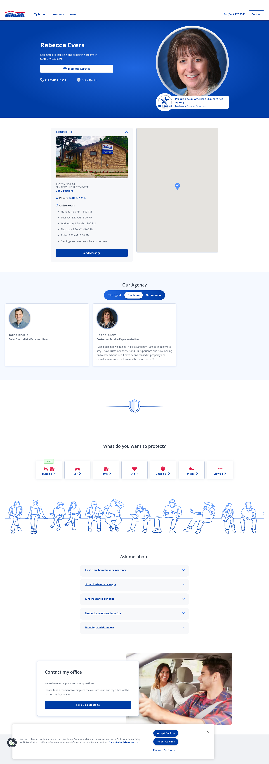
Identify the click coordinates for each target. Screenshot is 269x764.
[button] (177, 186)
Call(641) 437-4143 (56, 80)
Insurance (58, 14)
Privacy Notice (130, 742)
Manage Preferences (165, 750)
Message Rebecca (79, 68)
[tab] (114, 295)
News (72, 14)
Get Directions (64, 190)
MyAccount (41, 14)
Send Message (92, 253)
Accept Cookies (165, 733)
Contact (256, 14)
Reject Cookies (166, 741)
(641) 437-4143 (236, 14)
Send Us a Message (88, 705)
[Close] (207, 731)
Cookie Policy (115, 742)
